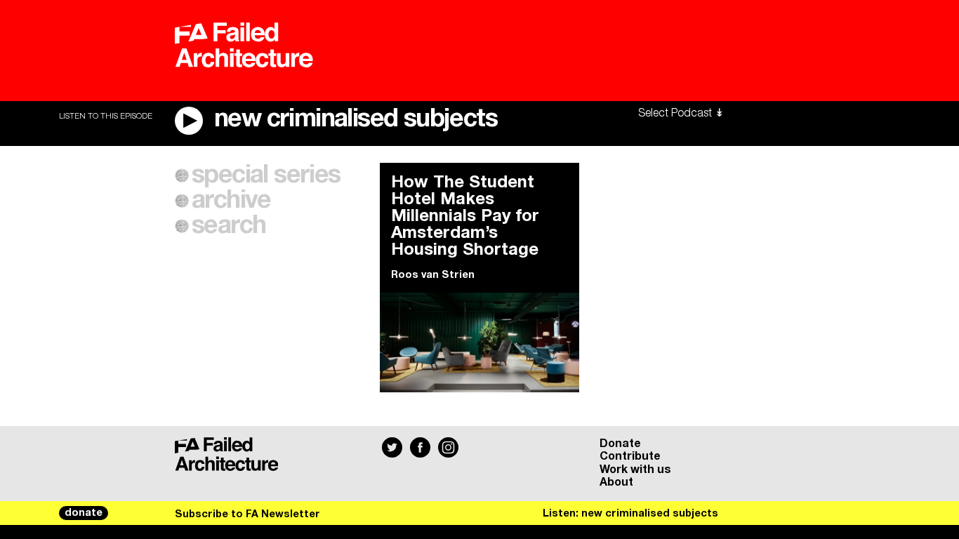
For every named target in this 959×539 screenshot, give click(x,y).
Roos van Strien (433, 275)
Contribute (630, 456)
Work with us (635, 469)
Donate (620, 443)
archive (231, 200)
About (616, 482)
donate (83, 513)
